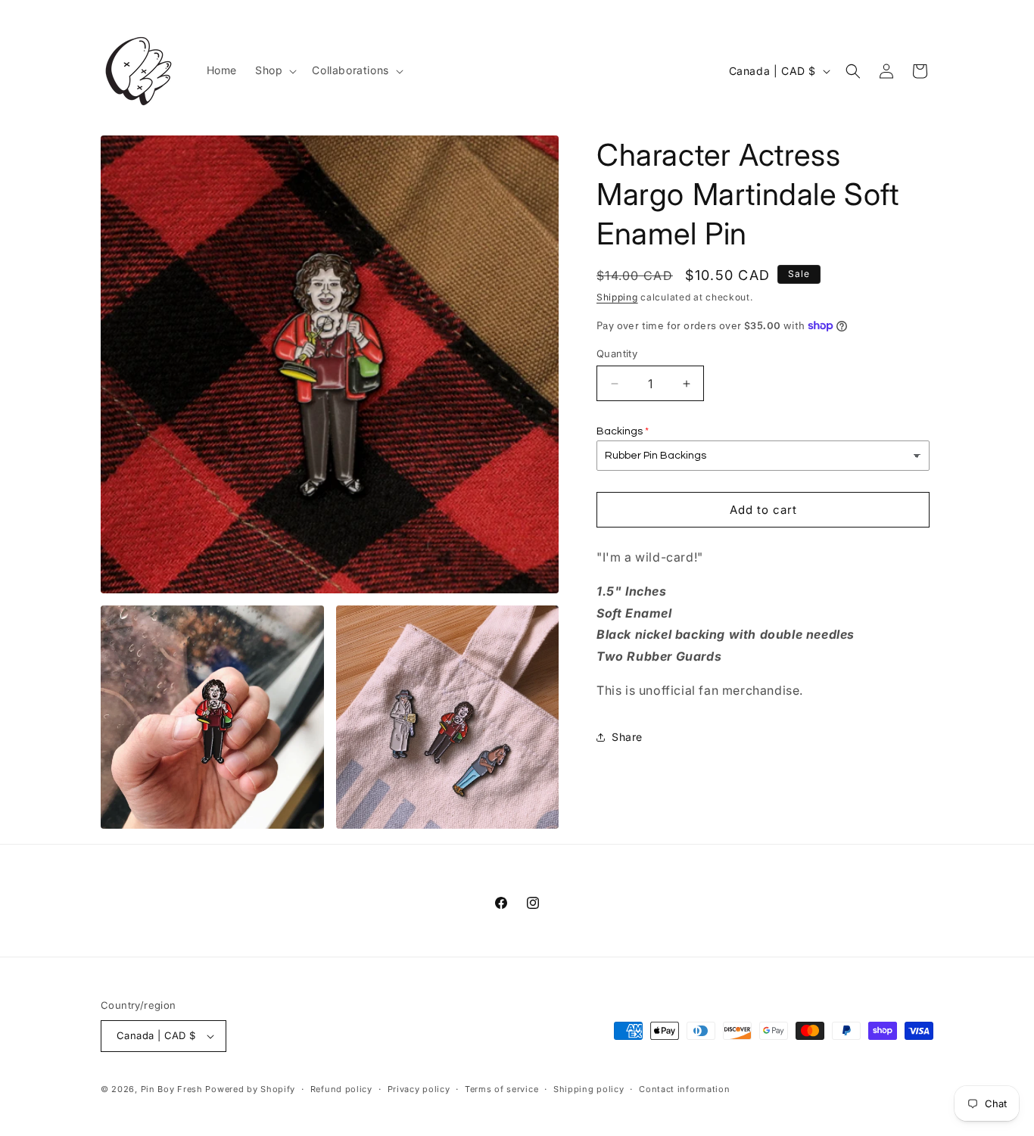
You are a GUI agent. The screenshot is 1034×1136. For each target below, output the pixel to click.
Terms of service (501, 1089)
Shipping (617, 297)
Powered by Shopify (250, 1089)
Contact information (684, 1089)
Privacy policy (419, 1089)
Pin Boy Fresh (172, 1089)
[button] (274, 70)
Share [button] (627, 736)
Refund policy (341, 1089)
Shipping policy (588, 1089)
